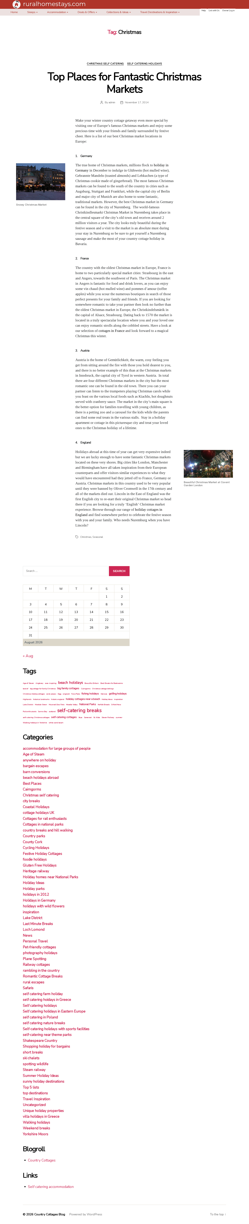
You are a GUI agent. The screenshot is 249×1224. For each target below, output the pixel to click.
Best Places (32, 783)
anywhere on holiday (39, 760)
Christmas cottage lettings (102, 688)
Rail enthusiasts (29, 711)
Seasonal (97, 537)
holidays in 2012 (36, 894)
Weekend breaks (36, 1128)
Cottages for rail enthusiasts (45, 818)
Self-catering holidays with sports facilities (56, 1029)
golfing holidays (118, 693)
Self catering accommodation (51, 1186)
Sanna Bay (42, 711)
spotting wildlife (35, 1064)
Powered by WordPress (85, 1214)
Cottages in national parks (43, 824)
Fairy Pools (75, 694)
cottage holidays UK (38, 812)
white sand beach (56, 722)
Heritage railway (36, 871)
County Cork (32, 842)
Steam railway (34, 1069)
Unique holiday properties (43, 1110)
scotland (52, 711)
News (27, 935)
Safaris (28, 988)
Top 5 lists (31, 1087)
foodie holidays (35, 859)
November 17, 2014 (137, 102)
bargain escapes (36, 766)
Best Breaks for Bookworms (111, 683)
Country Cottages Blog (49, 1214)
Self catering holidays (144, 63)
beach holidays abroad (41, 777)
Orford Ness (116, 704)
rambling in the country (41, 970)
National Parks (87, 704)
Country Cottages (42, 1160)
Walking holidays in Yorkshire (35, 722)
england (66, 694)
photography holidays (40, 953)
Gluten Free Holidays (40, 865)
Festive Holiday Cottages (42, 853)
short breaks (33, 1052)
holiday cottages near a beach (83, 699)
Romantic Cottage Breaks (43, 976)
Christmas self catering (105, 63)
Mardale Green (41, 704)
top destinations (35, 1093)
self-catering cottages (64, 717)
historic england (57, 699)
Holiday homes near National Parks (50, 877)
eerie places (51, 694)
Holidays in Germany (39, 900)
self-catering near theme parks (47, 1034)
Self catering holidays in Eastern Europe (54, 1011)
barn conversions (36, 771)
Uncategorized (34, 1104)
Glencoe (104, 694)
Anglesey (39, 683)
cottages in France (111, 331)
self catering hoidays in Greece (47, 999)
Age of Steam (28, 683)
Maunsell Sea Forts (56, 704)
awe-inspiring (50, 683)
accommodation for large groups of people (57, 748)
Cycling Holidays (36, 847)
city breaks (31, 801)
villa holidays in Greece (41, 1116)
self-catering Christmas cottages (36, 717)
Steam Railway (108, 717)
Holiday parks (34, 888)
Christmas (85, 537)
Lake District (28, 704)
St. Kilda (96, 717)
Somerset (88, 717)
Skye (80, 717)
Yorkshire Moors (35, 1134)
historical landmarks (41, 699)
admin (112, 102)
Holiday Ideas (107, 699)
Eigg (59, 694)
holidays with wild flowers (44, 906)
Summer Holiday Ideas (41, 1075)
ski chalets (31, 1058)
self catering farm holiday (43, 993)
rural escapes (33, 982)
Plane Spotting (34, 958)
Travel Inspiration (36, 1099)
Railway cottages (36, 964)
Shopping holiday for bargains (46, 1046)
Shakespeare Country (40, 1040)
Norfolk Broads (104, 704)
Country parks (34, 836)
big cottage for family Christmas (43, 688)
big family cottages (68, 688)
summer (119, 717)
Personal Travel (35, 941)
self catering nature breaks (44, 1023)
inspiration (118, 699)
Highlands (27, 699)
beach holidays (70, 682)
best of (25, 688)
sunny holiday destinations (43, 1081)
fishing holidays (90, 693)
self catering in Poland (40, 1017)
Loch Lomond (33, 929)
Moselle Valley (71, 704)
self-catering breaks (79, 710)
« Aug (28, 656)
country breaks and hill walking (47, 830)
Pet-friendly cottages (39, 947)
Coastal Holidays (36, 807)
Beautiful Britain (92, 683)
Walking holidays (36, 1122)
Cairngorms (85, 688)
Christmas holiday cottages (34, 694)
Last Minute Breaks (38, 923)
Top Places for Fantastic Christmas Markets (124, 83)
